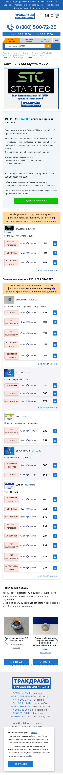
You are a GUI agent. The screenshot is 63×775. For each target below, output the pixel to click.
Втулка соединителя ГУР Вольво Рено (16, 639)
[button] (56, 641)
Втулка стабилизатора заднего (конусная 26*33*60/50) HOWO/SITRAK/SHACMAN (45, 642)
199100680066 (45, 653)
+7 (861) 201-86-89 (21, 713)
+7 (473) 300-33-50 (21, 699)
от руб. (16, 662)
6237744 (31, 373)
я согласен (20, 764)
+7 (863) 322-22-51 (21, 716)
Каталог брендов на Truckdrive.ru (39, 53)
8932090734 (31, 485)
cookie (34, 732)
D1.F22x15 (36, 451)
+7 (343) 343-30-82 (21, 703)
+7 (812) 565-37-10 (21, 696)
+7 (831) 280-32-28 (21, 706)
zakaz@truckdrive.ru (22, 723)
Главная (7, 53)
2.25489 (16, 648)
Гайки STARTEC (38, 55)
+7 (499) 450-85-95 (21, 693)
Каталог (17, 53)
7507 (24, 416)
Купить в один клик (36, 200)
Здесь (6, 592)
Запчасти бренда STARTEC (16, 55)
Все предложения (48, 270)
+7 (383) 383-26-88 (21, 709)
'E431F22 (33, 300)
